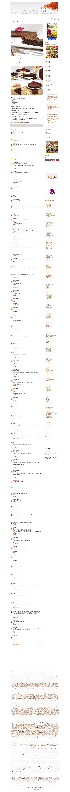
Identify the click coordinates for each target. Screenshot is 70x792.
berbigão (51, 686)
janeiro (48, 129)
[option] (52, 31)
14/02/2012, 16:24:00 (16, 632)
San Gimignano (20, 768)
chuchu (14, 697)
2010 (47, 132)
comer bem (53, 698)
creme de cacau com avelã (15, 706)
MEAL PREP (16, 13)
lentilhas (20, 730)
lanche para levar (49, 728)
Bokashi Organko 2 (25, 688)
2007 (47, 136)
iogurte (25, 727)
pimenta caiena (56, 752)
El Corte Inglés (50, 710)
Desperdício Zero (25, 708)
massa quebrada (24, 736)
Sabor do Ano (55, 765)
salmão (49, 766)
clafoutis (30, 697)
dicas (12, 709)
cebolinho (55, 694)
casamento (39, 693)
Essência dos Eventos (33, 713)
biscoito (55, 687)
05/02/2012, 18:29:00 (16, 561)
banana (57, 683)
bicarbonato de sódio (41, 687)
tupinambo (51, 778)
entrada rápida (42, 711)
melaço (31, 737)
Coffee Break (15, 245)
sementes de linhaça (16, 771)
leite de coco (57, 729)
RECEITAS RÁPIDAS (28, 13)
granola (33, 723)
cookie (37, 700)
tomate (13, 777)
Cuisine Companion (53, 706)
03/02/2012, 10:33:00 (16, 159)
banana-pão (15, 684)
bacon (44, 683)
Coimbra (32, 698)
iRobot (40, 727)
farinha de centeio (32, 715)
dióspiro (22, 709)
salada (36, 766)
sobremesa (48, 772)
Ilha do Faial (30, 726)
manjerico (28, 733)
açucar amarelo (38, 674)
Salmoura (17, 767)
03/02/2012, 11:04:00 (16, 215)
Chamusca (41, 695)
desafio (16, 708)
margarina (46, 734)
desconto (20, 708)
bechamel (21, 686)
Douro (38, 710)
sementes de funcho (48, 770)
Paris (36, 748)
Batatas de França (29, 685)
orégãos (52, 745)
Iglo (36, 725)
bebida (45, 685)
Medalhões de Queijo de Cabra (54, 736)
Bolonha (50, 688)
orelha (56, 745)
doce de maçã (47, 709)
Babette (14, 505)
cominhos (57, 698)
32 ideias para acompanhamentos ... (52, 99)
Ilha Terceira (39, 726)
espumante (19, 713)
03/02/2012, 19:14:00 (16, 277)
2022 (47, 66)
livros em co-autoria (56, 731)
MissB (14, 521)
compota (18, 699)
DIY (26, 709)
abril (48, 90)
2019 (47, 70)
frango (52, 720)
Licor (24, 730)
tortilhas (47, 777)
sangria (28, 768)
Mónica (14, 162)
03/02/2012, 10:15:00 (16, 140)
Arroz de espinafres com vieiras (51, 106)
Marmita (14, 485)
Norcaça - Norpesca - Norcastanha (41, 742)
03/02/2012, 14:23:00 (16, 250)
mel (26, 737)
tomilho (19, 777)
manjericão (23, 733)
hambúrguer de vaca (27, 724)
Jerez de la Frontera (14, 728)
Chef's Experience (54, 695)
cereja (18, 695)
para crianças (15, 748)
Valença (29, 779)
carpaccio (20, 693)
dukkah (42, 710)
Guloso (14, 724)
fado (27, 714)
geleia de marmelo (34, 722)
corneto (49, 700)
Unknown (14, 627)
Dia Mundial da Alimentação (54, 708)
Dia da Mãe (30, 708)
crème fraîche (40, 706)
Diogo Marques (15, 480)
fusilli (37, 721)
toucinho (57, 777)
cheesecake (49, 695)
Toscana (51, 777)
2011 (47, 131)
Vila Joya (19, 781)
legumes (35, 729)
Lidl (26, 730)
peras (16, 751)
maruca (17, 735)
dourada (35, 710)
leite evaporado (15, 730)
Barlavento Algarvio (27, 684)
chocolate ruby (37, 696)
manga (18, 733)
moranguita (15, 499)
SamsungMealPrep (14, 768)
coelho (56, 697)
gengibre (40, 722)
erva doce (17, 712)
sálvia (39, 767)
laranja (14, 729)
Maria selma (15, 610)
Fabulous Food (18, 122)
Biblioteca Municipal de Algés (33, 687)
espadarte (39, 712)
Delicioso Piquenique (51, 707)
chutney (18, 697)
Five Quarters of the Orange (49, 200)
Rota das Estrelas (29, 765)
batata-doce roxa (23, 685)
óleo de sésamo (33, 745)
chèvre (17, 696)
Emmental (25, 711)
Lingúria (57, 730)
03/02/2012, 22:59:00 (16, 482)
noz (13, 743)
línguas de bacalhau (45, 730)
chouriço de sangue (56, 696)
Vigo (16, 781)
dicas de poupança (17, 709)
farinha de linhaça (51, 715)
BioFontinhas (51, 687)
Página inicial (28, 642)
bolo (35, 688)
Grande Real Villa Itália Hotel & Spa (25, 723)
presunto (12, 758)
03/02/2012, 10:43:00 (16, 168)
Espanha (43, 712)
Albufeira (45, 676)
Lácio (34, 728)
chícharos (20, 696)
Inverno (21, 727)
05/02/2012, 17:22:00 (16, 534)
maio (48, 89)
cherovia (12, 696)
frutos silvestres (26, 721)
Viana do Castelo (50, 780)
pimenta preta (17, 754)
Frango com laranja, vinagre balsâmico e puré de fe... (51, 125)
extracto (19, 714)
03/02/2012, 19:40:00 (16, 295)
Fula (31, 721)
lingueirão (50, 730)
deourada (12, 708)
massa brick (29, 735)
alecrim (57, 676)
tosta (54, 777)
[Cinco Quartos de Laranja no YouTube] (57, 160)
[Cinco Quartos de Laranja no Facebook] (49, 160)
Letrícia (14, 258)
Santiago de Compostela (40, 768)
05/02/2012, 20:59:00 (16, 617)
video (55, 780)
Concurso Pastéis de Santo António (44, 699)
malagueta (13, 733)
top (24, 777)
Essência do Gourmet (25, 713)
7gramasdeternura (16, 186)
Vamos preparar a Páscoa (44, 779)
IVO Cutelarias (52, 727)
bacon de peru (49, 683)
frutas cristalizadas (15, 721)
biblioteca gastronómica (23, 687)
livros (50, 731)
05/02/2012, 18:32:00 (16, 598)
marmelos (13, 735)
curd (58, 706)
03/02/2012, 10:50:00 (16, 196)
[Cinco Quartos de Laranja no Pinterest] (51, 160)
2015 (47, 75)
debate (46, 707)
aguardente (31, 676)
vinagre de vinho (52, 782)
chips (24, 696)
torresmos (43, 777)
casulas (25, 694)
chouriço (49, 696)
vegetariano (28, 780)
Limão (37, 730)
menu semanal (48, 737)
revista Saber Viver (23, 764)
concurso (37, 699)
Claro (36, 697)
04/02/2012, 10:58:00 (16, 496)
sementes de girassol (55, 770)
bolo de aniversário (40, 688)
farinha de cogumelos (39, 715)
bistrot (12, 688)
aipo (35, 676)
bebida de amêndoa (50, 685)
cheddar (45, 695)
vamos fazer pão (35, 779)
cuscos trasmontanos (24, 707)
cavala (32, 694)
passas (53, 748)
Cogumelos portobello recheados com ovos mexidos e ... (52, 117)
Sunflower (14, 143)
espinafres (13, 713)
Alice (14, 527)
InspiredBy (55, 726)
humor (31, 725)
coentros (17, 698)
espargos (47, 712)
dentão (56, 707)
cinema (22, 697)
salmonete (12, 767)
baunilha (39, 685)
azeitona (20, 683)
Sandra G (14, 620)
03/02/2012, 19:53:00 (16, 339)
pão (31, 747)
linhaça (14, 731)
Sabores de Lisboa (14, 766)
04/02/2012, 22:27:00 (16, 518)
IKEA (46, 725)
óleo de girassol (50, 744)
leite (39, 729)
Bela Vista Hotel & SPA (32, 686)
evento (15, 714)
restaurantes (40, 763)
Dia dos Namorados (45, 708)
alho (50, 678)
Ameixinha (14, 253)
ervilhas (27, 712)
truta (44, 778)
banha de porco (20, 684)
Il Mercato (49, 725)
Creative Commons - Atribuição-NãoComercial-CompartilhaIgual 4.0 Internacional (51, 453)
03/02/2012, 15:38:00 (16, 255)
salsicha (32, 767)
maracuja (31, 734)
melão (39, 737)
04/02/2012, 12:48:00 (16, 502)
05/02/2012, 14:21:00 (16, 524)
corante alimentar (41, 700)
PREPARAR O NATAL (36, 13)
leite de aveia (51, 729)
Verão (36, 780)
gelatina (21, 722)
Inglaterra (51, 726)
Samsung (48, 767)
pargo (33, 748)
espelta (56, 712)
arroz (14, 682)
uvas (22, 779)
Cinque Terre (25, 697)
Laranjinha (14, 280)
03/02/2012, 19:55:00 (16, 357)
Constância (22, 700)
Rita (13, 265)
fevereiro (48, 93)
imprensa (43, 726)
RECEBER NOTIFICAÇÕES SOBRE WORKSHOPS (48, 13)
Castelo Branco (20, 694)
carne (14, 693)
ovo (33, 746)
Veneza (33, 780)
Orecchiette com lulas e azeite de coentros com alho (52, 122)
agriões (51, 675)
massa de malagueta (40, 735)
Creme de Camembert (23, 706)
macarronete (47, 732)
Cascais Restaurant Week (49, 693)
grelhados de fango (41, 723)
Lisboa (20, 731)
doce (33, 709)
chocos (41, 696)
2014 (47, 76)
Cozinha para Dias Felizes (44, 704)
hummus (27, 725)
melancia (34, 737)
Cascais (43, 693)
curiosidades (15, 707)
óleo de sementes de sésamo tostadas (25, 745)
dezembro (48, 80)
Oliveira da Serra (43, 745)
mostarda (34, 740)
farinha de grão (45, 715)
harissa (32, 724)
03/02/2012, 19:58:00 (16, 385)
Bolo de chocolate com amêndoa (52, 123)
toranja (32, 777)
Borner (58, 688)
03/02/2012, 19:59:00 (16, 394)
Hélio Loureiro (42, 724)
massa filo (53, 735)
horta (15, 725)
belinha (14, 218)
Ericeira (14, 712)
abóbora (28, 673)
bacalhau (26, 683)
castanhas (55, 693)
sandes (24, 768)
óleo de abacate (26, 744)
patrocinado (37, 749)
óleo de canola (39, 744)
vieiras (14, 781)
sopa (37, 773)
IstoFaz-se (43, 727)
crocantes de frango (45, 706)
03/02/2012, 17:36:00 (16, 262)
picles (42, 752)
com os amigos (47, 698)
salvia (36, 767)
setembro (48, 84)
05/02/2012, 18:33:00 (16, 607)
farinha (35, 714)
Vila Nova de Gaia (38, 781)
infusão (47, 726)
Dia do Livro (35, 708)
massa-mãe (29, 736)
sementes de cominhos (33, 770)
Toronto (35, 777)
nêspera (23, 742)
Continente (26, 700)
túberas (47, 778)
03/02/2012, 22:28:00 (16, 467)
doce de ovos (16, 710)
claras (33, 697)
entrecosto (48, 711)
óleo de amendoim (32, 744)
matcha (39, 736)
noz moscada (19, 743)
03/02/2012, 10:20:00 (16, 145)
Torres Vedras (39, 777)
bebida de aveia (56, 685)
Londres (20, 732)
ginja (52, 722)
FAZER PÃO (22, 13)
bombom (54, 688)
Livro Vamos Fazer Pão (45, 731)
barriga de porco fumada (34, 684)
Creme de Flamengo (34, 706)
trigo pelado (32, 778)
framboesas (44, 720)
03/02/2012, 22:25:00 (16, 447)
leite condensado (45, 729)
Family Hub (30, 714)
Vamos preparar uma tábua (18, 780)
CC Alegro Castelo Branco (38, 694)
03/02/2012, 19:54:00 (16, 348)
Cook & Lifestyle (32, 700)
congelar (51, 699)
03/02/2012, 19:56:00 (16, 366)
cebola (44, 694)
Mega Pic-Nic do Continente (20, 737)
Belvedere (47, 686)
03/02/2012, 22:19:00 (16, 429)
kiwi (27, 728)
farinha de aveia (13, 715)
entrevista (57, 711)
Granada (18, 723)
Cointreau (35, 698)
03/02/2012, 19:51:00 (16, 312)
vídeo (58, 780)
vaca (25, 779)
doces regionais (30, 710)
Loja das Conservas (15, 732)
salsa (28, 767)
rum (51, 765)
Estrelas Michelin (42, 713)
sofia (14, 171)
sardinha (46, 768)
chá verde (32, 695)
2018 (47, 71)
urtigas (19, 779)
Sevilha (58, 771)
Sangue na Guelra (33, 768)
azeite (13, 683)
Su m (14, 148)
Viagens (44, 780)
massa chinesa (34, 735)
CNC (49, 697)
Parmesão (44, 748)
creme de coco (29, 706)
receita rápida (26, 762)
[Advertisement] (26, 656)
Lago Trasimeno (39, 728)
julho (48, 86)
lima (29, 730)
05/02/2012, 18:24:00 (16, 552)
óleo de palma (17, 745)
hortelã (23, 725)
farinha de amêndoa (48, 714)
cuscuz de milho (35, 707)
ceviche (26, 695)
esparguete (52, 712)
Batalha (50, 684)
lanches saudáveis (56, 728)
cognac (22, 698)
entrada (36, 711)
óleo (21, 744)
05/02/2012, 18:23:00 (16, 543)
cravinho (45, 705)
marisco (50, 734)
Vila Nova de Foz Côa (32, 781)
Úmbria (16, 779)
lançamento (43, 728)
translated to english (20, 778)
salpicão (24, 767)
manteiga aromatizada (40, 733)
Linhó (16, 731)
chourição (45, 696)
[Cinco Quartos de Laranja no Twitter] (54, 160)
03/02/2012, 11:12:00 (16, 224)
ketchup (25, 728)
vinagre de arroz (52, 781)
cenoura (13, 695)
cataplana (28, 694)
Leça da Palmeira (31, 729)
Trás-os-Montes (27, 778)
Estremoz (52, 713)
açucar (31, 674)
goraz (58, 722)
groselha (50, 723)
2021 (47, 67)
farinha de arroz (55, 714)
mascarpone (24, 735)
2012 (47, 79)
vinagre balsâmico (45, 781)
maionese (51, 732)
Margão (43, 734)
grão (36, 723)
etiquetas (56, 713)
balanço (53, 683)
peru (35, 751)
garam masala (53, 721)
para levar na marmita (21, 748)
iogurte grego (35, 727)
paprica (39, 747)
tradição (14, 778)
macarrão (42, 732)
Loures (24, 732)
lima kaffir (33, 730)
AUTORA (12, 13)
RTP (41, 765)
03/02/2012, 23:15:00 (16, 489)
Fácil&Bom (23, 714)
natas (47, 741)
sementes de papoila (32, 771)
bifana (47, 687)
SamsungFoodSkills (54, 767)
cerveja (22, 695)
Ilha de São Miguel (24, 726)
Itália (47, 727)
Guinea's (57, 723)
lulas (35, 732)
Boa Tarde (20, 688)
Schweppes (53, 768)
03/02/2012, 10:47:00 (16, 191)
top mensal (27, 777)
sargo (50, 768)
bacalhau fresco (39, 683)
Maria (14, 176)
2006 (47, 137)
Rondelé (20, 765)
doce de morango (53, 709)
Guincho (54, 723)
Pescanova (47, 751)
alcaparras (49, 676)
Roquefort (24, 765)
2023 (47, 65)
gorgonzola (14, 723)
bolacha (31, 688)
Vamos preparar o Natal (54, 779)
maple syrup (16, 734)
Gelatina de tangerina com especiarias (53, 118)
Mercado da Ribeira (56, 737)
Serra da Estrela (53, 771)
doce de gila (42, 709)
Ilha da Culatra (54, 725)
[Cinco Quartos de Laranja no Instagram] (46, 160)
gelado (17, 722)
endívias (29, 711)
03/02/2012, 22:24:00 (16, 438)
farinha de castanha (25, 715)
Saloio (20, 767)
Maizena (56, 732)
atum (30, 682)
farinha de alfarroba (41, 714)
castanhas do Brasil (14, 694)
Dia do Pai (39, 708)
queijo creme (24, 760)
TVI (56, 778)
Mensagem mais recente (14, 642)
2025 (47, 62)
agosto (48, 85)
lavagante (23, 729)
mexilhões (26, 738)
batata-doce (17, 685)
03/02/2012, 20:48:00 (16, 419)
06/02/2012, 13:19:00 (16, 624)
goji (55, 722)
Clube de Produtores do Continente (42, 697)
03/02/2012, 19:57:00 (16, 376)
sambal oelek (44, 767)
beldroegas (38, 686)
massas (33, 736)
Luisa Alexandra (15, 199)
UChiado (12, 779)
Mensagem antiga (40, 642)
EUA (12, 714)
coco (52, 697)
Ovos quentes (49, 109)
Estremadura (48, 713)
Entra (32, 711)
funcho (34, 721)
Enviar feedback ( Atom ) (17, 644)
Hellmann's (46, 724)
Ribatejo (30, 764)
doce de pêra (21, 710)
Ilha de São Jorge (17, 726)
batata (53, 684)
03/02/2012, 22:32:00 (16, 477)
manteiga (33, 733)
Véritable (40, 780)
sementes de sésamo (40, 771)
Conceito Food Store (32, 699)
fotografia (36, 720)
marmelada (55, 734)
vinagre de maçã (24, 782)
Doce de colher (37, 709)
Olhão (39, 745)
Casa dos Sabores (34, 693)
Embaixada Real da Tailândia (19, 711)
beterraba (16, 687)
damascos (39, 707)
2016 (47, 74)
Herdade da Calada (51, 724)
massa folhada (18, 736)
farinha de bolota (19, 715)
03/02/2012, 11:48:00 (16, 233)
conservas (55, 699)
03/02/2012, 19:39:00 (16, 287)
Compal (14, 699)
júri (22, 728)
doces (25, 710)
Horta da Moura (19, 725)
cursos (19, 707)
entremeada (53, 711)
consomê (18, 700)
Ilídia (14, 227)
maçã (38, 732)
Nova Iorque (57, 742)
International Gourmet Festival (15, 727)
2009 (47, 133)
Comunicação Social (24, 699)
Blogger (38, 789)
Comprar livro (52, 39)
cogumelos (27, 698)
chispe (27, 696)
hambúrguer (21, 724)
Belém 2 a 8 (42, 686)
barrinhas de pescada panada (43, 684)
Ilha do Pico (34, 726)
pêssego (52, 751)
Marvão (21, 735)
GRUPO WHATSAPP (14, 15)
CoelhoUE (12, 698)
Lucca (32, 732)
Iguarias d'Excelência (41, 725)
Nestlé (30, 742)
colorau (42, 698)
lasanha (19, 729)
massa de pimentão (47, 735)
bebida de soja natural (16, 686)
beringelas (55, 686)
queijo (17, 760)
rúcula (45, 765)
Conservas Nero (13, 700)
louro (28, 732)
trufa (41, 778)
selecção (19, 769)
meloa (43, 737)
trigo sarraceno (37, 778)
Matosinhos (42, 736)
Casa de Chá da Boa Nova (26, 693)
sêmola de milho (47, 771)
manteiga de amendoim (48, 733)
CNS (14, 131)
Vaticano (24, 780)
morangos (24, 740)
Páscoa (49, 748)
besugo (12, 687)
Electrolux (55, 710)
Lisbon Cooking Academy (36, 731)
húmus (34, 725)
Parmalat (39, 748)
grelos (46, 723)
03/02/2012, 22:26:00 (16, 456)
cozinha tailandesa (33, 705)
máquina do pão (21, 734)
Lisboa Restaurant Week (27, 731)
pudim (55, 758)
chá (29, 695)
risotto (38, 764)
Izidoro (57, 727)
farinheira (57, 716)
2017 (47, 72)
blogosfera (16, 688)
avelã (41, 682)
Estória (38, 713)
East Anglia (45, 710)
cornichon (53, 700)
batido (35, 685)
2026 (47, 61)
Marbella (35, 734)
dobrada (30, 709)
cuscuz (30, 707)
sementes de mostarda (24, 771)
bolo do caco (46, 688)
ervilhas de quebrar (34, 712)
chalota (36, 695)
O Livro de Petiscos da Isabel (34, 743)
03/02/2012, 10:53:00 (16, 210)
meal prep (47, 736)
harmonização (37, 724)
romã (56, 764)
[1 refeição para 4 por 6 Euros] (52, 191)
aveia (34, 682)
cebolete (51, 694)
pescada (42, 751)
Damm (43, 707)
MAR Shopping (27, 734)
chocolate (31, 696)
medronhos (14, 737)
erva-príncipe (23, 712)
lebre (26, 729)
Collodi (39, 698)
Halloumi (17, 724)
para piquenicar (29, 748)
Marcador (39, 734)
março (48, 91)
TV (54, 778)
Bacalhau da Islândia (33, 683)
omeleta (49, 745)
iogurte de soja (30, 727)
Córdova (46, 700)
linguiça (54, 730)
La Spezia (31, 728)
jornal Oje (19, 728)
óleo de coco (44, 744)
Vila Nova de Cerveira (25, 781)
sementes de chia (19, 770)
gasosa (14, 722)
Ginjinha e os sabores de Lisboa (52, 96)
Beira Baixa (26, 686)
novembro (48, 81)
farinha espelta (46, 716)
